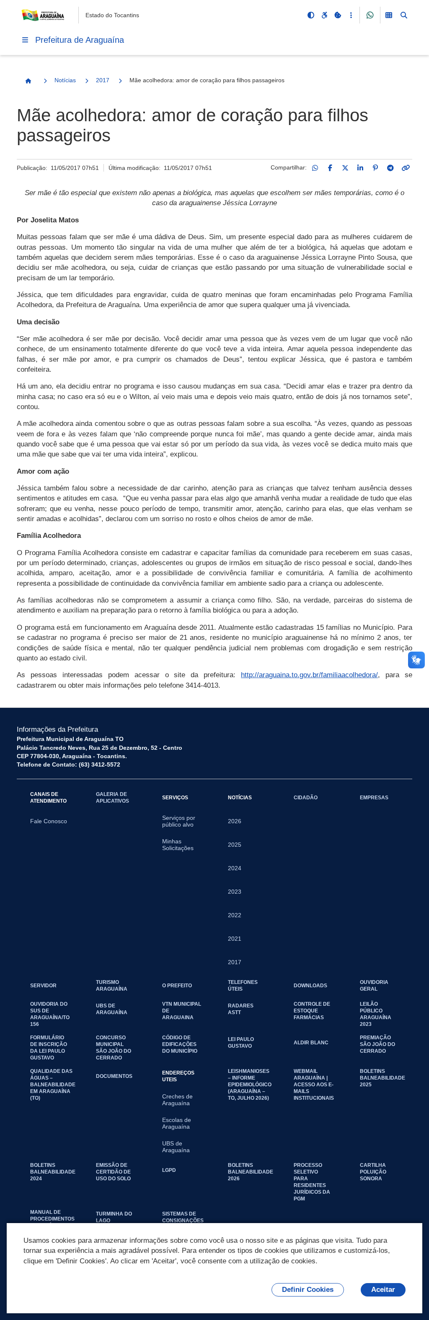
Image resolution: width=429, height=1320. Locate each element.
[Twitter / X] (345, 168)
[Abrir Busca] (403, 15)
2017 (102, 80)
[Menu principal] (25, 39)
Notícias (65, 80)
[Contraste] (311, 15)
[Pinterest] (375, 168)
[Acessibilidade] (324, 15)
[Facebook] (330, 168)
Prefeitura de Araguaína (79, 39)
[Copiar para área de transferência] (405, 168)
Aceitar (383, 1290)
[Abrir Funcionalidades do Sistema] (388, 15)
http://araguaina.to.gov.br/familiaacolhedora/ (309, 675)
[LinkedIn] (360, 168)
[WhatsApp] (315, 168)
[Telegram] (390, 168)
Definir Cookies (307, 1290)
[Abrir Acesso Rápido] (351, 15)
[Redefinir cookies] (337, 15)
